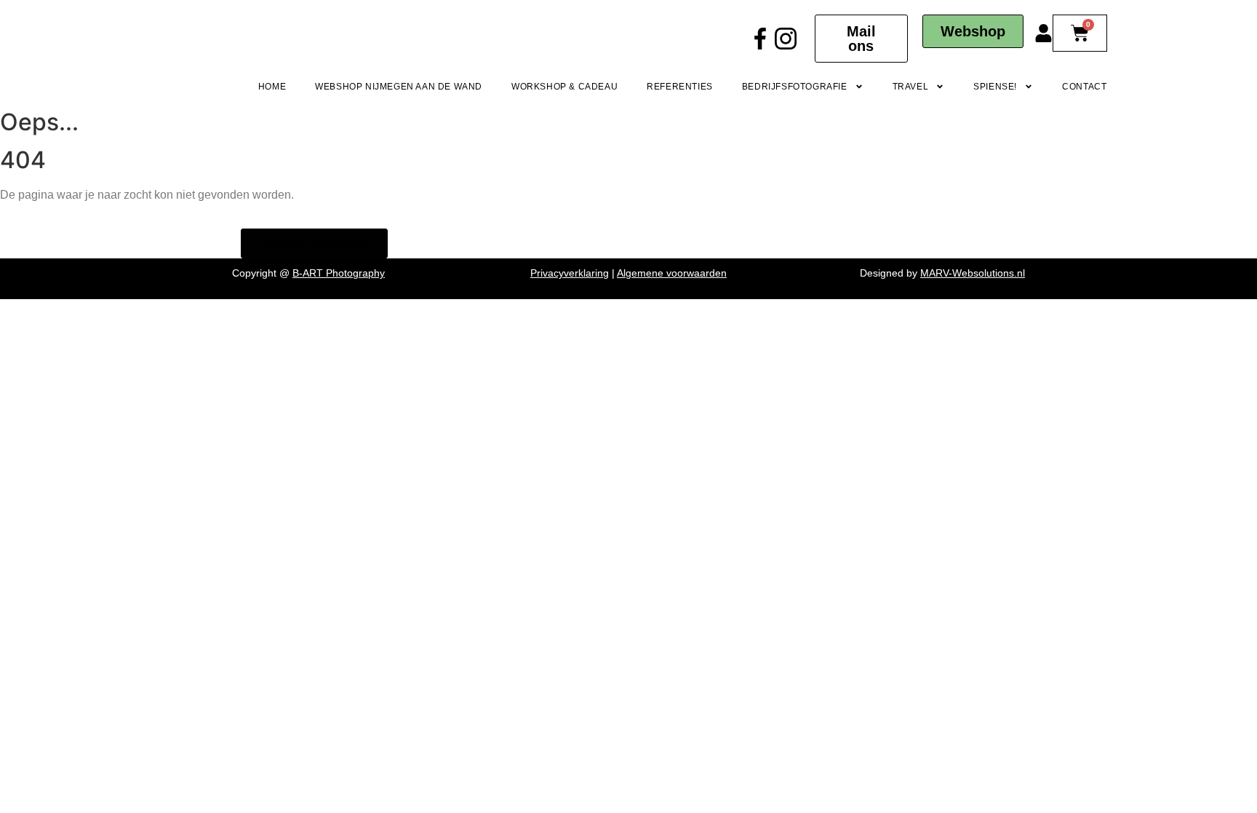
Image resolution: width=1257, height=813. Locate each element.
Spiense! (995, 87)
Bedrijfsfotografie (794, 87)
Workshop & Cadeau (564, 87)
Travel (911, 87)
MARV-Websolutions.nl (972, 273)
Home (272, 87)
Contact (1084, 87)
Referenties (680, 87)
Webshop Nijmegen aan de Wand (398, 87)
